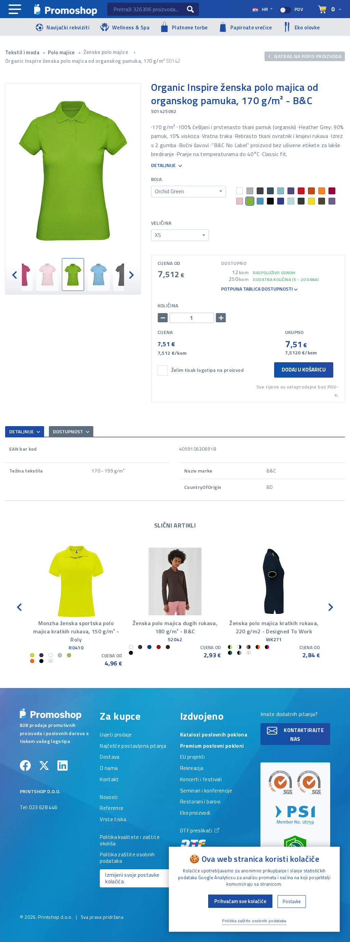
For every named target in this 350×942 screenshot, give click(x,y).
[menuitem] (22, 274)
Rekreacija (192, 768)
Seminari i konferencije (206, 791)
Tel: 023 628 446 (38, 807)
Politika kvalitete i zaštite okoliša (130, 840)
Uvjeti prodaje (116, 735)
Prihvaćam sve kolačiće (240, 901)
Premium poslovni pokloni (212, 746)
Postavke (292, 901)
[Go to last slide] (20, 606)
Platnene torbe (190, 27)
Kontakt (109, 779)
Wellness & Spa (130, 27)
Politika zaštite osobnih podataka (127, 858)
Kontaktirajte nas (303, 734)
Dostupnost (68, 431)
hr (265, 9)
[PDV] (285, 10)
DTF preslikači (196, 831)
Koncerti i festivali (201, 779)
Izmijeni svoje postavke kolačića (132, 878)
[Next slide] (131, 274)
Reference (111, 808)
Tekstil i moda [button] (22, 52)
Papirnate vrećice (251, 27)
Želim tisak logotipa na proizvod (207, 370)
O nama (109, 768)
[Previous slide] (15, 274)
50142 (173, 61)
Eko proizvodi (195, 813)
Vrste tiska (113, 819)
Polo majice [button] (62, 52)
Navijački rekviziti (68, 27)
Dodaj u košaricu (304, 370)
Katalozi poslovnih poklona (213, 735)
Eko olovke (307, 27)
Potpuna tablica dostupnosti (257, 289)
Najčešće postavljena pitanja (133, 746)
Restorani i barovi (200, 802)
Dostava (109, 757)
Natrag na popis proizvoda (307, 56)
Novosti (109, 797)
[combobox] (188, 191)
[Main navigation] (15, 9)
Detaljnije (164, 165)
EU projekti (192, 757)
